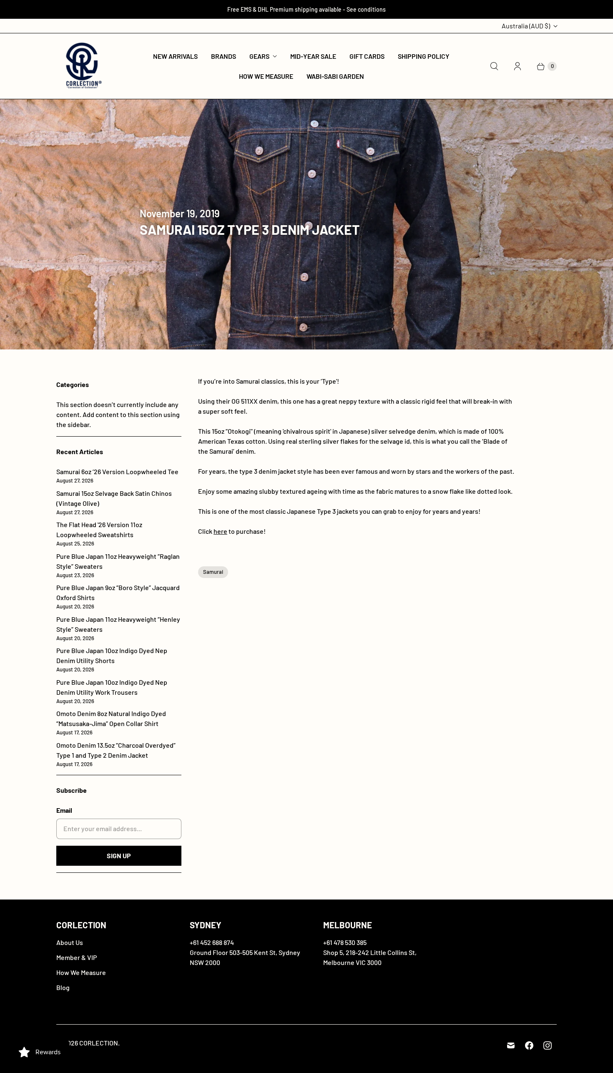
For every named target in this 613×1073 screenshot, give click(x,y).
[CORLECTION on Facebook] (529, 1045)
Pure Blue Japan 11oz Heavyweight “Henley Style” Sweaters (118, 628)
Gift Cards (366, 56)
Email (64, 810)
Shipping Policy (424, 56)
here (220, 531)
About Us (69, 942)
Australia (526, 26)
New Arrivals (175, 56)
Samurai (213, 571)
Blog (63, 987)
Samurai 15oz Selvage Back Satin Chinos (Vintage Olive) (114, 502)
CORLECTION (98, 1043)
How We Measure (266, 76)
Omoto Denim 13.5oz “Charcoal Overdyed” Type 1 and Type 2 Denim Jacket (116, 754)
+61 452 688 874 (212, 942)
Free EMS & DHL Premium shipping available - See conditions (306, 9)
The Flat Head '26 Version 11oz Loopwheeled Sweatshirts (99, 533)
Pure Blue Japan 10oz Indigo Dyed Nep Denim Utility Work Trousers (111, 691)
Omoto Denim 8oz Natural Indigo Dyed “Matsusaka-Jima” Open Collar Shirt (111, 722)
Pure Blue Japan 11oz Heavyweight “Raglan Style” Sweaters (118, 565)
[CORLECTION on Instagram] (547, 1045)
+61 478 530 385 (345, 942)
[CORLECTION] (82, 66)
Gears (259, 56)
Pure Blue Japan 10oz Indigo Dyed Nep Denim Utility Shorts (111, 659)
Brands (223, 56)
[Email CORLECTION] (511, 1045)
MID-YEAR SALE (313, 56)
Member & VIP (76, 957)
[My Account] (517, 66)
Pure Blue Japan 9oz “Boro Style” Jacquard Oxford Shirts (118, 596)
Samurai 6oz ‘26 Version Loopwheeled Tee (117, 475)
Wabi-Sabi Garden (335, 76)
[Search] (494, 66)
